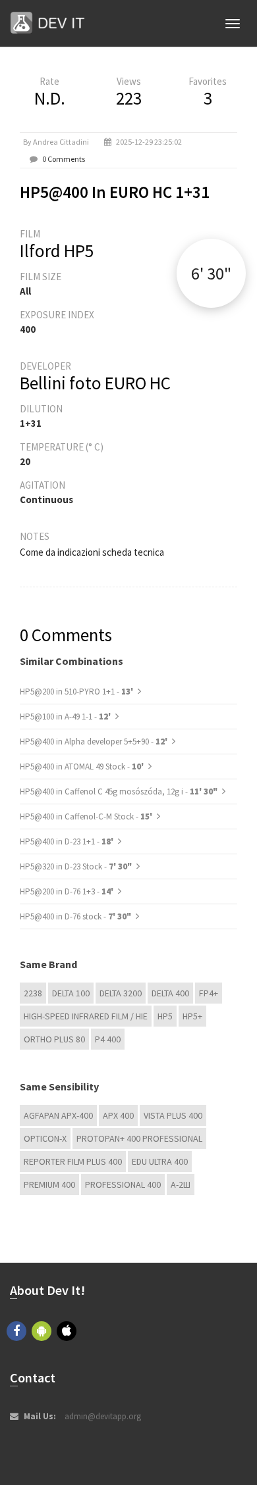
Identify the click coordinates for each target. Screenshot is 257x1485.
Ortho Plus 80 (54, 1039)
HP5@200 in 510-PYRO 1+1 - (77, 691)
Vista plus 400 (173, 1115)
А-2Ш (180, 1184)
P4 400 (108, 1039)
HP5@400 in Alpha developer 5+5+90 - (94, 741)
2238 (33, 993)
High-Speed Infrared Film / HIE (86, 1016)
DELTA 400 (170, 993)
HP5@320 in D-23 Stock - (76, 866)
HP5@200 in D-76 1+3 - (67, 891)
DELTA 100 (71, 993)
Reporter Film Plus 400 (73, 1161)
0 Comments (63, 159)
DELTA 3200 (121, 993)
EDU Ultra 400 (160, 1161)
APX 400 (118, 1115)
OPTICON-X (45, 1138)
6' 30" (211, 273)
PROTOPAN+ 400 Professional (139, 1138)
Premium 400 (49, 1184)
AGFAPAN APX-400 (58, 1115)
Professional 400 (123, 1184)
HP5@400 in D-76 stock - (75, 916)
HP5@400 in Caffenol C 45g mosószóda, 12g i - (118, 791)
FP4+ (208, 993)
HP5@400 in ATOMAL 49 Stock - (83, 766)
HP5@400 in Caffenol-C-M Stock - (87, 816)
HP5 (165, 1016)
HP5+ (192, 1016)
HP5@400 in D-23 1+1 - (67, 841)
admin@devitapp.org (103, 1416)
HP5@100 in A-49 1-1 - (66, 716)
